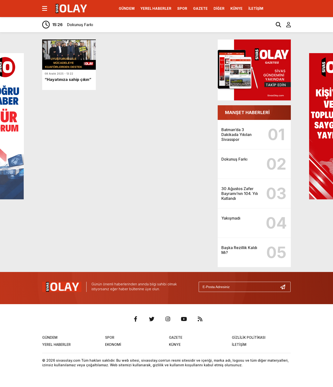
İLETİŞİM (255, 8)
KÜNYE (236, 8)
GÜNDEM (127, 8)
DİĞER (219, 8)
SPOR (182, 8)
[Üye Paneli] (286, 25)
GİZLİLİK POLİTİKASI (248, 337)
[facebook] (135, 319)
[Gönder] (285, 287)
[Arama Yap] (276, 25)
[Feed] (200, 319)
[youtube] (184, 319)
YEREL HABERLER (155, 8)
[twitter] (152, 319)
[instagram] (168, 319)
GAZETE (200, 8)
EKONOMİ (113, 344)
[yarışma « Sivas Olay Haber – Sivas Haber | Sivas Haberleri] (70, 8)
